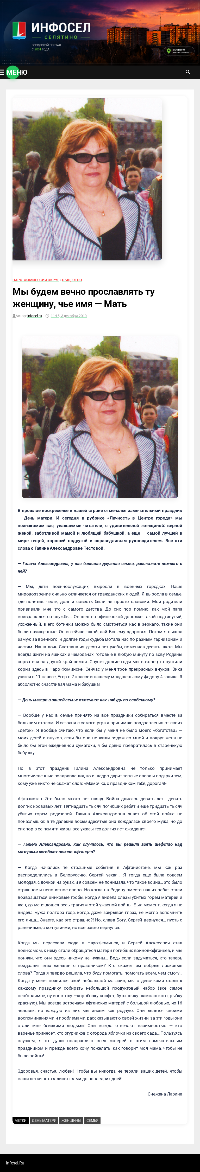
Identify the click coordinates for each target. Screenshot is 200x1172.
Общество (72, 280)
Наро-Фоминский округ (35, 280)
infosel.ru (34, 316)
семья (92, 1120)
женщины (71, 1120)
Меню (13, 72)
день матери (44, 1120)
